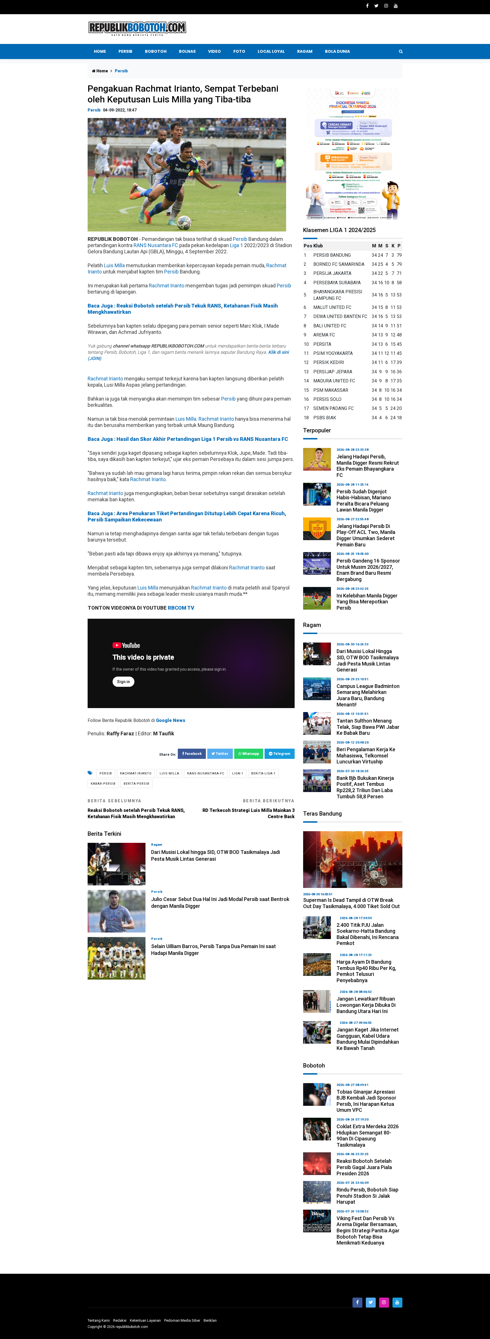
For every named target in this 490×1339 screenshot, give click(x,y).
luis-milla (169, 773)
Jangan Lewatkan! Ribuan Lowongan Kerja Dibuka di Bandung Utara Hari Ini (366, 1005)
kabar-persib (103, 784)
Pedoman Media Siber (182, 1320)
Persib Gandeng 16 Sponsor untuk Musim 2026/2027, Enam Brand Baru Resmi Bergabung (368, 570)
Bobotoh (155, 51)
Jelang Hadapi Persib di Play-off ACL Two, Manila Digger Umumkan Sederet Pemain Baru (366, 535)
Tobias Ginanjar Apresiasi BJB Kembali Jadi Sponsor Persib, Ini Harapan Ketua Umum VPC (366, 1101)
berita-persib (136, 784)
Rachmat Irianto (166, 286)
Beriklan (210, 1320)
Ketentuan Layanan (145, 1320)
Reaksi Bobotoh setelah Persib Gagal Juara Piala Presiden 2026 (364, 1167)
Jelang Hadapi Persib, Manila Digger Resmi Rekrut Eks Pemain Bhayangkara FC (368, 466)
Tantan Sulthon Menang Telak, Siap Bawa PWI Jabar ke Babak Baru (368, 727)
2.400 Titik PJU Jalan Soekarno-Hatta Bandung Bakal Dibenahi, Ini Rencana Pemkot (368, 934)
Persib (125, 51)
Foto (239, 51)
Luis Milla (114, 265)
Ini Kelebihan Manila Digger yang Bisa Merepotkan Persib (367, 602)
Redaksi (119, 1320)
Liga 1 (236, 245)
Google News (170, 720)
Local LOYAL (271, 51)
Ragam (304, 51)
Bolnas (187, 51)
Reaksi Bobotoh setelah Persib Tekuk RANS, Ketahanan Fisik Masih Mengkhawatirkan (136, 809)
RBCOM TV (181, 608)
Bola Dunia (337, 51)
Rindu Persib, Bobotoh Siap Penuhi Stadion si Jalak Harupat (367, 1196)
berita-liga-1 (263, 773)
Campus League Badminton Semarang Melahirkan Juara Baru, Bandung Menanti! (368, 695)
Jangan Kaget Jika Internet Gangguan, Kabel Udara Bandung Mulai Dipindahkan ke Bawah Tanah (368, 1039)
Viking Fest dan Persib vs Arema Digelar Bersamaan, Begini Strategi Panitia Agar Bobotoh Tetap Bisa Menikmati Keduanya (368, 1230)
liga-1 (237, 773)
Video (214, 51)
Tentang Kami (99, 1320)
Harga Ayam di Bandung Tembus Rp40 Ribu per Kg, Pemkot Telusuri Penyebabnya (366, 971)
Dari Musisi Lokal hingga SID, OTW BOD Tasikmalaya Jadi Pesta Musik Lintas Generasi (368, 660)
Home (100, 51)
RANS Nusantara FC (156, 245)
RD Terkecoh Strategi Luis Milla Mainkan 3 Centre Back (248, 809)
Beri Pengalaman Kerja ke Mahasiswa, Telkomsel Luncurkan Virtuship (366, 755)
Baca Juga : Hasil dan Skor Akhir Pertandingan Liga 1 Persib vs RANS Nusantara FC (188, 439)
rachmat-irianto (136, 773)
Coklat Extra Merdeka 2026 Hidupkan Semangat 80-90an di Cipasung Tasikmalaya (368, 1135)
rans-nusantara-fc (205, 773)
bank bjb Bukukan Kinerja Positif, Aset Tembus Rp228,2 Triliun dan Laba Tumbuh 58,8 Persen (365, 787)
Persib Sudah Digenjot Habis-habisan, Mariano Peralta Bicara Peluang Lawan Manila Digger (364, 501)
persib (106, 773)
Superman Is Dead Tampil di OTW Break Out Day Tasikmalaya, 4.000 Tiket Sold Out (351, 903)
